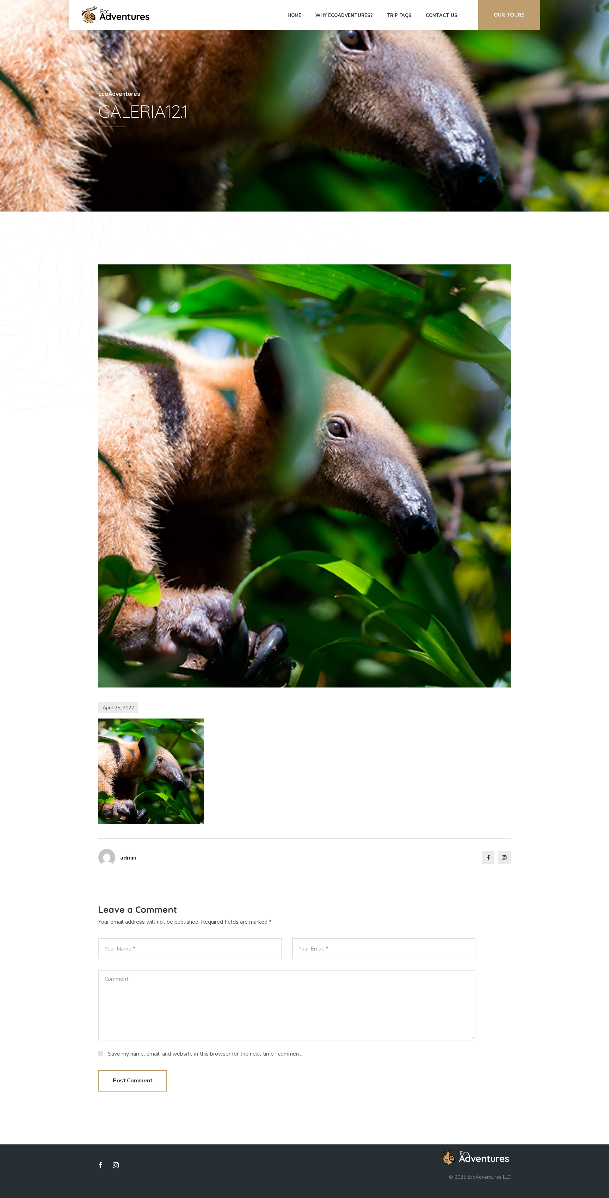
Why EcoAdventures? (344, 15)
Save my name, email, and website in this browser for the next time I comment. (205, 1053)
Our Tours (509, 15)
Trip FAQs (399, 15)
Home (294, 15)
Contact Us (441, 15)
